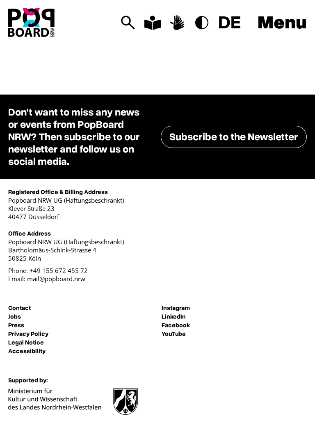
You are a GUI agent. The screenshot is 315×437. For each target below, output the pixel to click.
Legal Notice (26, 342)
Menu (282, 22)
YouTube (174, 334)
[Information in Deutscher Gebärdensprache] (177, 22)
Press (16, 325)
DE (229, 22)
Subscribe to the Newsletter (233, 137)
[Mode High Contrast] (202, 22)
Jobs (14, 316)
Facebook (176, 325)
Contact (19, 308)
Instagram (176, 308)
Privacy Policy (28, 334)
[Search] (128, 22)
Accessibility (27, 351)
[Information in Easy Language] (152, 22)
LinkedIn (174, 316)
